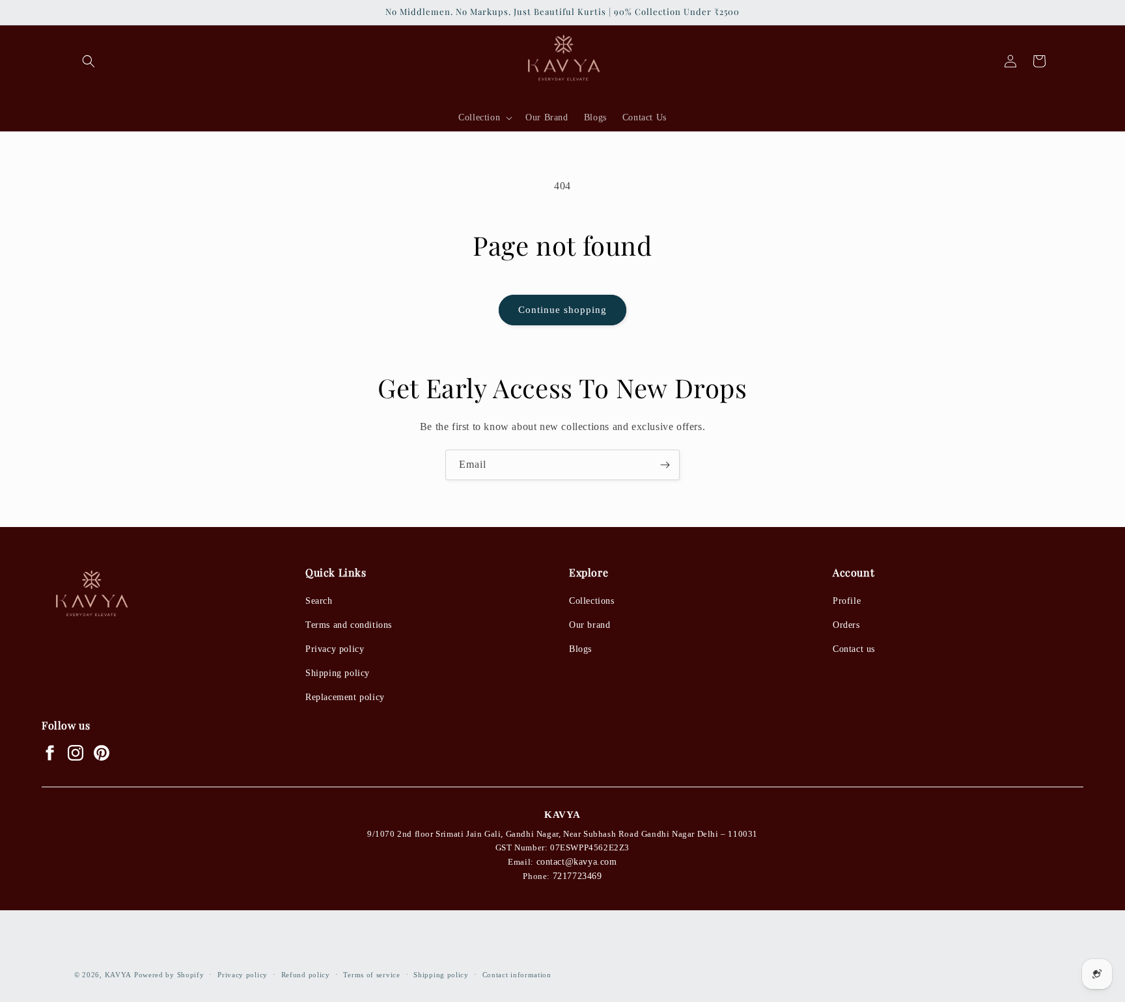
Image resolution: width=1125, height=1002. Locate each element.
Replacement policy (345, 697)
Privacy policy (334, 649)
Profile (847, 601)
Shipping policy (337, 673)
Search (319, 601)
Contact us (854, 649)
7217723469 (577, 876)
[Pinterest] (101, 753)
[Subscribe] (664, 465)
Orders (846, 625)
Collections (592, 601)
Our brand (589, 625)
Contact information (516, 975)
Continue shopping (562, 310)
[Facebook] (49, 753)
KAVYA (118, 975)
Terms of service (371, 975)
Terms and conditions (348, 625)
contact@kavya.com (576, 862)
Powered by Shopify (169, 975)
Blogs (580, 649)
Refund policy (305, 975)
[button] (88, 61)
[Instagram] (75, 753)
